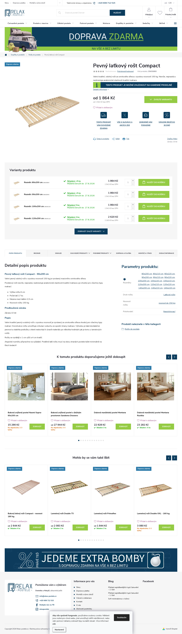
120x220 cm (169, 284)
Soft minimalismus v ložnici (118, 599)
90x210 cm (158, 277)
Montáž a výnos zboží (37, 3)
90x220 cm (169, 277)
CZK (170, 3)
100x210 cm (169, 280)
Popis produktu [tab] (15, 253)
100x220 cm (156, 280)
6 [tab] (90, 440)
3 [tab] (83, 440)
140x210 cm (157, 288)
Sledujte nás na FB (46, 605)
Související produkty (79, 253)
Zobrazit (37, 426)
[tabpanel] (26, 400)
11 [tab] (101, 440)
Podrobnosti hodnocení (125, 71)
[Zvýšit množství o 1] (133, 180)
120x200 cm (144, 284)
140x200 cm (144, 288)
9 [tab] (96, 440)
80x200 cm (147, 273)
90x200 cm (147, 277)
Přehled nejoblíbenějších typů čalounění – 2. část (123, 588)
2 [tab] (81, 440)
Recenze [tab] (37, 253)
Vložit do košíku (156, 182)
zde (54, 623)
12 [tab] (103, 440)
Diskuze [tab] (58, 253)
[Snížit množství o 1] (133, 184)
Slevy (7, 3)
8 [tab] (94, 440)
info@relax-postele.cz (47, 596)
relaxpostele (44, 609)
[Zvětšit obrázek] (17, 182)
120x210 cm (156, 284)
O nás (78, 605)
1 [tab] (78, 440)
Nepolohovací (169, 311)
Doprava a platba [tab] (123, 253)
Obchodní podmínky (84, 609)
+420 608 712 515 (46, 600)
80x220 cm (169, 273)
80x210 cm (158, 273)
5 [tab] (87, 440)
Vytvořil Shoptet (171, 629)
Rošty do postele (132, 329)
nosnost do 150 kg (167, 303)
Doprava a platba (19, 3)
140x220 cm (169, 288)
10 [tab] (98, 440)
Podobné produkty (101, 253)
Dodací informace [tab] (166, 253)
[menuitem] (17, 23)
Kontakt (79, 601)
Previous (168, 357)
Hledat (117, 12)
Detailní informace (100, 89)
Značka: (172, 139)
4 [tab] (85, 440)
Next (174, 357)
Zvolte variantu (163, 99)
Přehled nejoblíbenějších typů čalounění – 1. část (123, 594)
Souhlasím (121, 617)
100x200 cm (144, 280)
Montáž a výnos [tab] (145, 253)
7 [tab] (92, 440)
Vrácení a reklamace (83, 598)
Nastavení (59, 629)
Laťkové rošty (169, 294)
